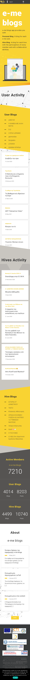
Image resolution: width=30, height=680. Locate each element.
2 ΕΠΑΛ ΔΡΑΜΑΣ (14, 133)
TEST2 (10, 408)
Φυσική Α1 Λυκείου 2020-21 (13, 273)
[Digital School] (15, 636)
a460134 (11, 120)
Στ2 (9, 129)
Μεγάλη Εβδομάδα (12, 292)
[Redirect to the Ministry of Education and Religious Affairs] (15, 642)
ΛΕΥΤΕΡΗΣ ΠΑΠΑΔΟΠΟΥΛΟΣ (13, 239)
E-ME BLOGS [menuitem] (7, 2)
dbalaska (7, 208)
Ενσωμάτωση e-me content (15, 596)
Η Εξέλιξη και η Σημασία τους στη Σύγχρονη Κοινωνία (14, 176)
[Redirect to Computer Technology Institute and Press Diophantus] (15, 630)
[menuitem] (2, 2)
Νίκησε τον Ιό (10, 227)
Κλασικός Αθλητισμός (16, 411)
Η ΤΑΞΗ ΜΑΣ (13, 433)
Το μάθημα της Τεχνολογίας (12, 190)
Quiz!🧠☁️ (12, 429)
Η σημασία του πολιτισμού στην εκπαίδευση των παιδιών (14, 311)
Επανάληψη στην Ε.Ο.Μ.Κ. (14, 276)
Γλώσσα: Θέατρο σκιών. (14, 242)
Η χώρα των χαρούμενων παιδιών (14, 155)
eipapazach (8, 223)
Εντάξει (15, 677)
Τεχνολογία (8, 171)
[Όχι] (28, 674)
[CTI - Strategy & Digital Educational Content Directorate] (23, 630)
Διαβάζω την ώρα (12, 158)
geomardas (12, 137)
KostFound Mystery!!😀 (11, 368)
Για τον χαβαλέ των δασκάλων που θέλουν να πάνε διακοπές (14, 333)
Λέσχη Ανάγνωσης (15, 426)
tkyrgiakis (11, 140)
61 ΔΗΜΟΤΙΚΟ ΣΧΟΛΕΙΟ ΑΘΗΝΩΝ (14, 289)
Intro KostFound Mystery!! (14, 372)
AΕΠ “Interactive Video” (14, 211)
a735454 (11, 144)
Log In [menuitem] (11, 1)
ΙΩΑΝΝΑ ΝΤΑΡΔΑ (14, 147)
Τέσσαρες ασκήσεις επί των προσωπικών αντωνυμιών (14, 354)
